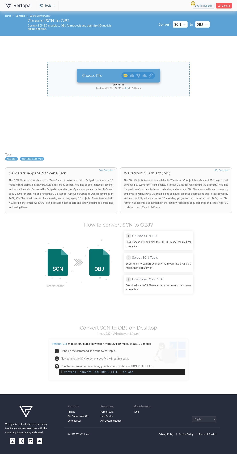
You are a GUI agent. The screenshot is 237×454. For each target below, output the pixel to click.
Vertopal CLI (74, 420)
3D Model (20, 16)
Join (127, 88)
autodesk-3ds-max (33, 159)
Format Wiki (106, 411)
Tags (136, 411)
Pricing (71, 411)
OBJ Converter (221, 170)
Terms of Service (207, 434)
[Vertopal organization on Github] (30, 441)
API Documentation (110, 420)
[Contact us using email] (39, 441)
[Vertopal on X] (21, 441)
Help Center (106, 416)
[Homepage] (26, 412)
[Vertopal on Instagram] (12, 441)
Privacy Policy (166, 434)
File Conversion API (78, 416)
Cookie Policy (186, 434)
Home (8, 16)
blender (12, 159)
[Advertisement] (118, 49)
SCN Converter (106, 170)
